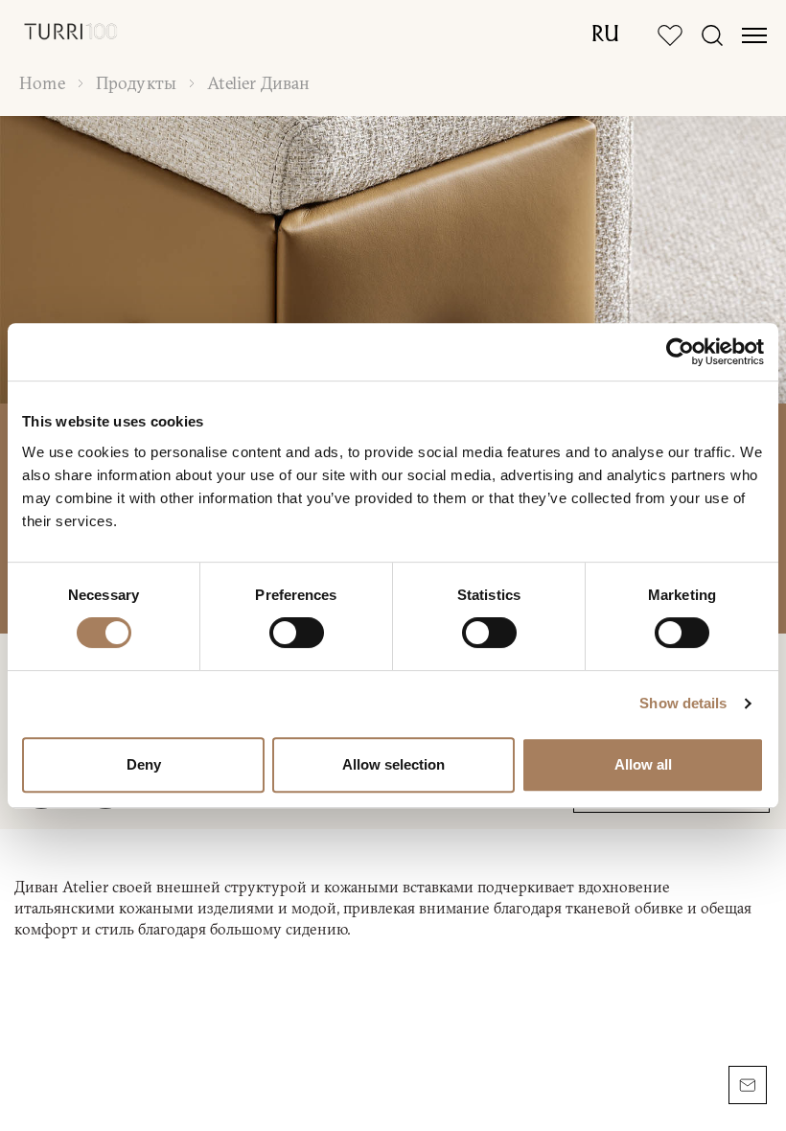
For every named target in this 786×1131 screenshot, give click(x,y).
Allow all (643, 764)
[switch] (296, 632)
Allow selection (393, 764)
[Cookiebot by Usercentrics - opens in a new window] (680, 351)
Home (42, 83)
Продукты (136, 83)
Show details (683, 703)
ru (605, 35)
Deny (144, 764)
